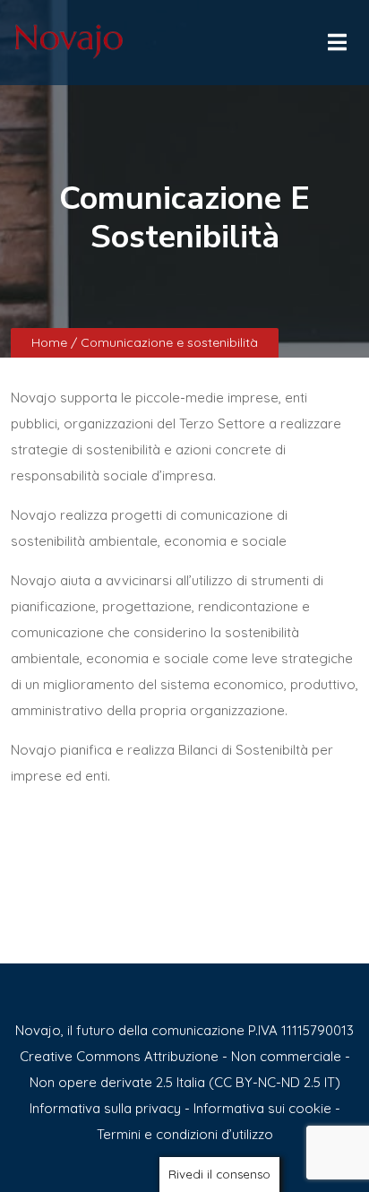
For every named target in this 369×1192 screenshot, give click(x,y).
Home (51, 342)
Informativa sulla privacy (105, 1108)
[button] (336, 37)
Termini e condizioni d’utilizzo (185, 1134)
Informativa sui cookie (262, 1108)
